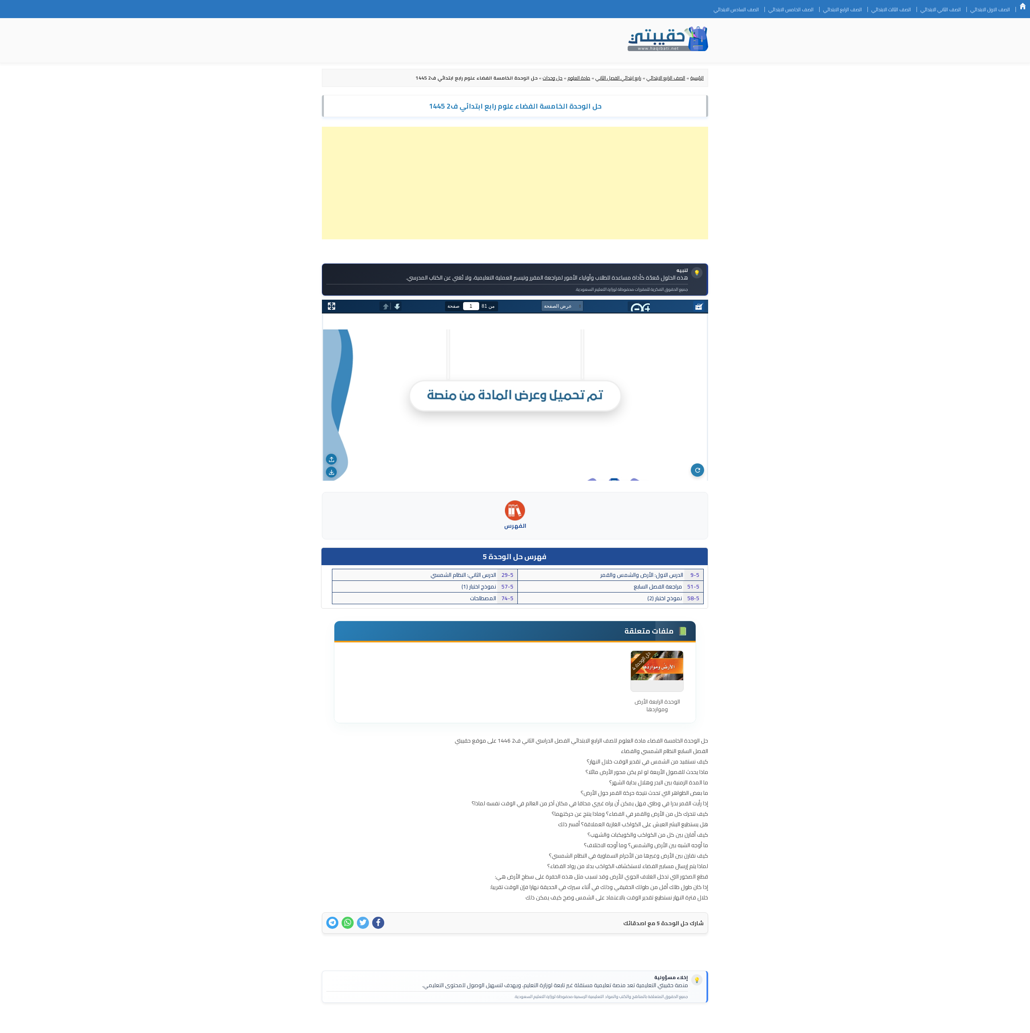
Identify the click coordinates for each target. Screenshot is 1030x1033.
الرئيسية (1023, 6)
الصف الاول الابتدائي (990, 9)
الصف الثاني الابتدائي (941, 9)
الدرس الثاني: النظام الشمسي (472, 575)
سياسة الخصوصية (657, 1022)
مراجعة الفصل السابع (666, 586)
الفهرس (515, 526)
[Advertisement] (515, 183)
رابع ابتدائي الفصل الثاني (618, 77)
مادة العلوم (579, 77)
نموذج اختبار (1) (487, 586)
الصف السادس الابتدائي (736, 9)
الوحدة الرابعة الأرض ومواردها (657, 705)
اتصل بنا (695, 1022)
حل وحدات (552, 77)
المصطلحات (491, 598)
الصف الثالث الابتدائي (891, 9)
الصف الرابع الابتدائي (842, 9)
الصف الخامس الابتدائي (791, 9)
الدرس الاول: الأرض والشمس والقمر (649, 575)
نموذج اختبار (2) (673, 598)
